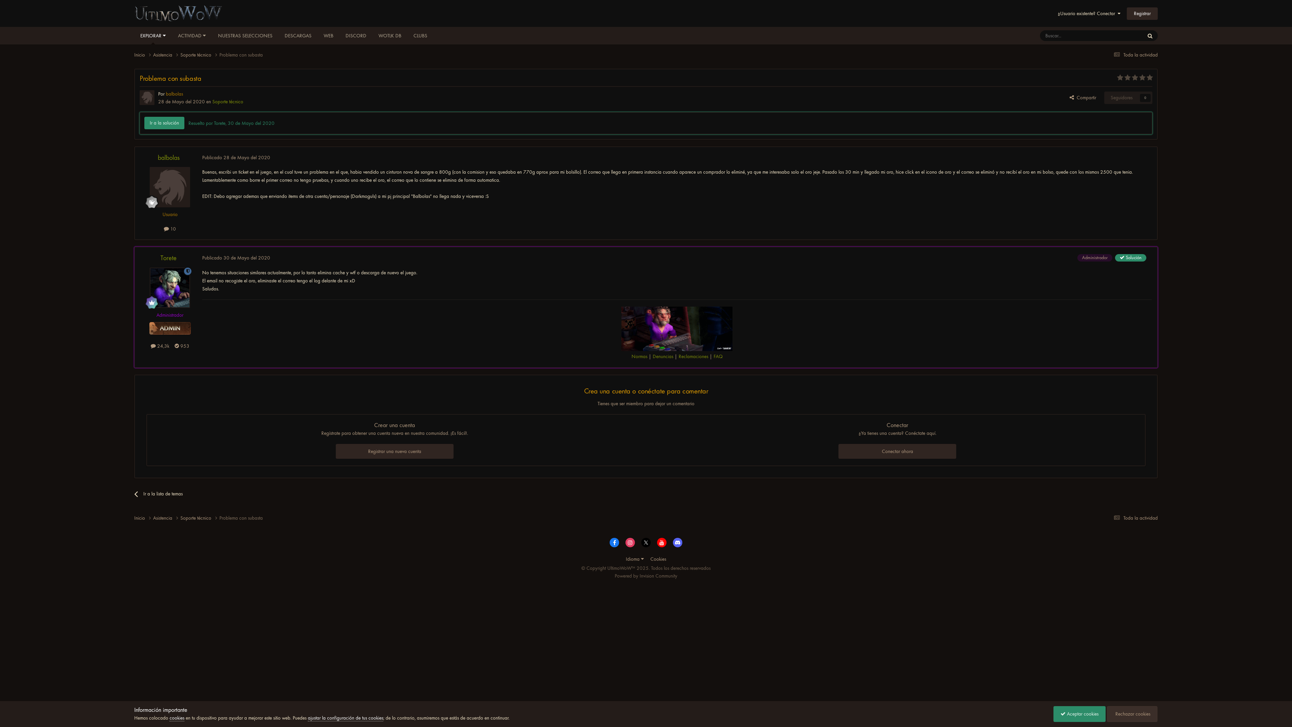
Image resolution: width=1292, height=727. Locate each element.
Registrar (1142, 13)
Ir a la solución (164, 123)
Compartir (1085, 98)
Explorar (151, 36)
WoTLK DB (390, 36)
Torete (168, 258)
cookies (177, 718)
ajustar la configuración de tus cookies (345, 718)
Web (328, 36)
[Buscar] (1150, 35)
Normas (639, 356)
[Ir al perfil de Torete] (170, 288)
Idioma (633, 559)
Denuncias (663, 356)
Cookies (658, 559)
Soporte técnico (227, 102)
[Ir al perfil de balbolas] (147, 97)
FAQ (718, 356)
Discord (356, 36)
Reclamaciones (693, 356)
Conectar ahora (897, 451)
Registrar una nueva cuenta (394, 451)
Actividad (190, 36)
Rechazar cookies (1132, 714)
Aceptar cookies (1082, 714)
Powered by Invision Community (646, 576)
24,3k (162, 346)
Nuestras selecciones (245, 36)
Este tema (1125, 35)
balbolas (169, 158)
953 (184, 346)
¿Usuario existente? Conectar (1088, 13)
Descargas (298, 36)
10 (172, 229)
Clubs (420, 36)
